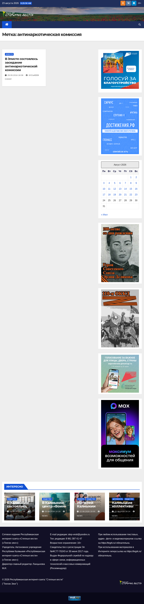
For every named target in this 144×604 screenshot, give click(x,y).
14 (125, 189)
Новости (9, 54)
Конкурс (81, 499)
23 (136, 194)
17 (104, 194)
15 (131, 189)
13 (120, 189)
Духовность (118, 499)
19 (114, 194)
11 (109, 189)
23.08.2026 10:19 (52, 511)
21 (125, 194)
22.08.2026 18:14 (122, 511)
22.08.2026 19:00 (87, 511)
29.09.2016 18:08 (15, 75)
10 (104, 189)
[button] (140, 24)
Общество (12, 499)
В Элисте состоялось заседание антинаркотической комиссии (21, 64)
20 (120, 194)
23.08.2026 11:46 (17, 511)
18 (109, 194)
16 (136, 189)
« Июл (104, 214)
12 (114, 189)
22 (131, 194)
